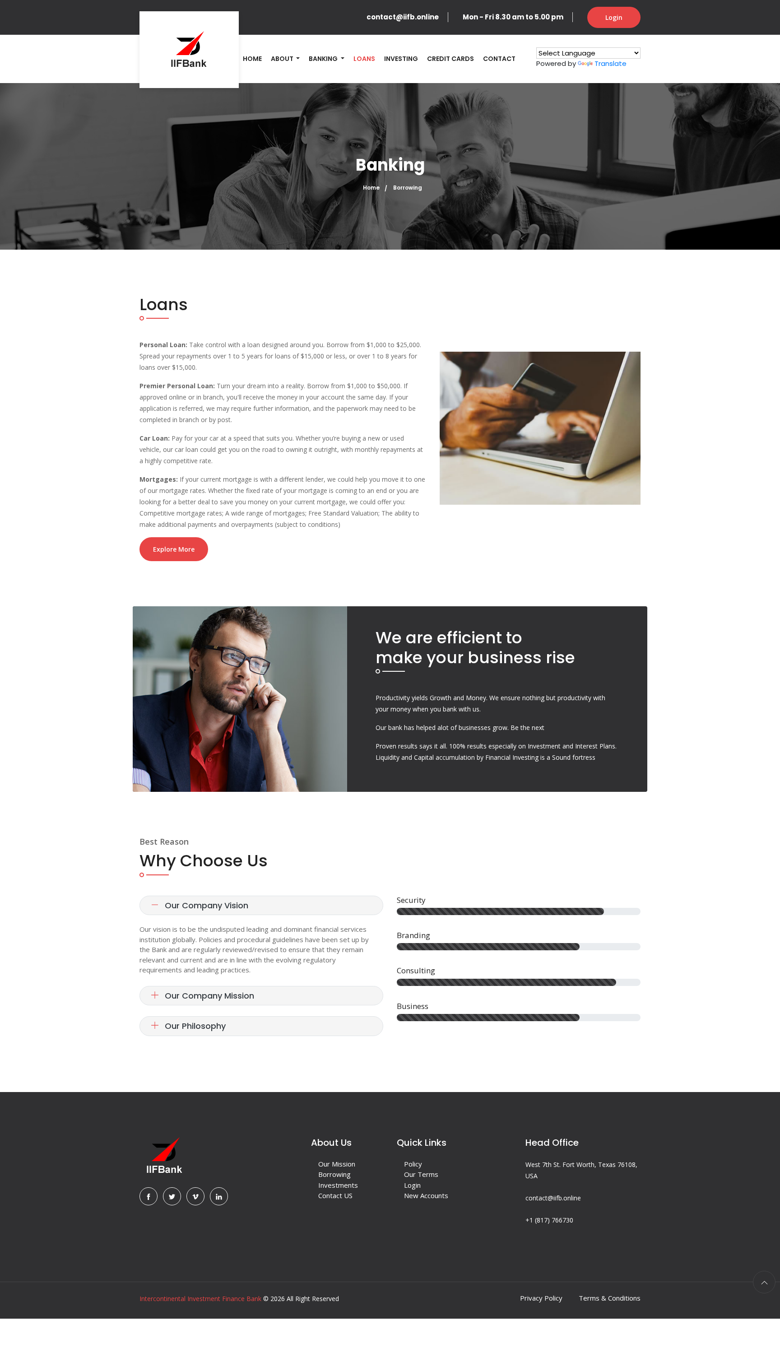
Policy (413, 1163)
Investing (401, 58)
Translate (610, 63)
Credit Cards (450, 58)
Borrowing (334, 1174)
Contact (499, 58)
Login (613, 17)
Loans (364, 58)
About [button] (283, 58)
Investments (338, 1185)
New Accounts (426, 1195)
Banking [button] (324, 58)
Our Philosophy (194, 1026)
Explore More (174, 549)
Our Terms (421, 1174)
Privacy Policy (541, 1297)
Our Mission (336, 1163)
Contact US (335, 1195)
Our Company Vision (205, 905)
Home (252, 58)
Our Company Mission (208, 995)
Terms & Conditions (610, 1297)
